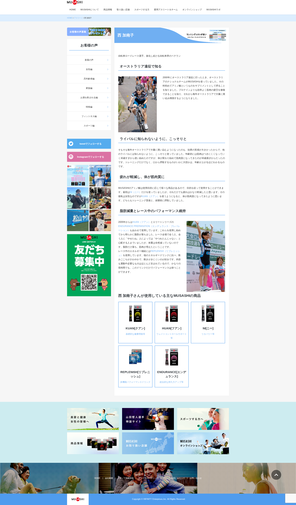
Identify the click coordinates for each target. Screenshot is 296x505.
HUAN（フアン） (141, 222)
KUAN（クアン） (150, 196)
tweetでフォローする (91, 143)
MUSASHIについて (89, 9)
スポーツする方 (141, 9)
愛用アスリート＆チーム (166, 9)
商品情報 (107, 9)
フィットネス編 (89, 116)
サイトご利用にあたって (174, 478)
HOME (72, 9)
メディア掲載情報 (126, 478)
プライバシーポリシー (148, 478)
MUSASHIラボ (213, 9)
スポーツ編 (89, 125)
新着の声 (89, 60)
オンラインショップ (192, 9)
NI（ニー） (135, 192)
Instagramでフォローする (90, 157)
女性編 (89, 69)
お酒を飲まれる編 (89, 97)
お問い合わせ (196, 478)
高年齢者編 (89, 78)
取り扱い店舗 (123, 9)
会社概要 (109, 478)
